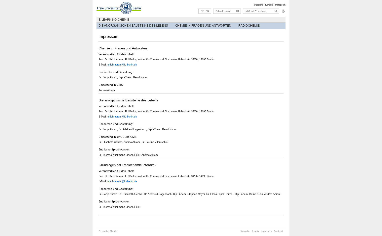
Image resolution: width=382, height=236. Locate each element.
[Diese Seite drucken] (283, 12)
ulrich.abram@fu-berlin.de (122, 64)
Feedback (279, 231)
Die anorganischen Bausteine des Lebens (133, 25)
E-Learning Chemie (113, 19)
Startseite (258, 5)
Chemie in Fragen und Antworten (203, 25)
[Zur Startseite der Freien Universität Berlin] (118, 8)
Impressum (280, 5)
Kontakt (269, 5)
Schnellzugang (223, 11)
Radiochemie (249, 25)
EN (207, 11)
